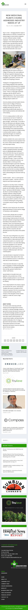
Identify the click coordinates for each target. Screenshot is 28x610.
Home (2, 577)
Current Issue (5, 583)
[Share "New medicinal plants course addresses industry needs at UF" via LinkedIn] (20, 340)
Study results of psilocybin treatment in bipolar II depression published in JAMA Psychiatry (13, 429)
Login (2, 599)
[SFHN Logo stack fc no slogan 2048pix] (14, 536)
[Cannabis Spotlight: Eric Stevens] (14, 402)
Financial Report (6, 594)
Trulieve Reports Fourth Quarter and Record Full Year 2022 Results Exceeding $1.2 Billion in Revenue (14, 390)
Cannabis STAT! (18, 25)
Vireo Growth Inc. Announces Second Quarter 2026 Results (12, 471)
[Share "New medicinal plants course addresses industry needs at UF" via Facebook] (5, 340)
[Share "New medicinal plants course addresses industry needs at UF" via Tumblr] (14, 340)
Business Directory (6, 590)
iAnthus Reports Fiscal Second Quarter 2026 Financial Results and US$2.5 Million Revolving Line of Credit (13, 455)
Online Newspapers (6, 586)
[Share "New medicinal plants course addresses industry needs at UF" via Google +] (11, 340)
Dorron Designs (18, 608)
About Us (4, 579)
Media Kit (4, 588)
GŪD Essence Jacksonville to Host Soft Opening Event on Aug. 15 (13, 461)
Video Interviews (6, 592)
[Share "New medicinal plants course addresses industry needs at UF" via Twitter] (8, 340)
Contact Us (4, 597)
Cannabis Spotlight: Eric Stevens (12, 410)
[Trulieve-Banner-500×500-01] (14, 521)
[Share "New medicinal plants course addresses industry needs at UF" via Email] (23, 340)
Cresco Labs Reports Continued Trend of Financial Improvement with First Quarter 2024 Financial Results (13, 370)
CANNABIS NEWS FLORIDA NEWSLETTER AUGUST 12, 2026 (13, 466)
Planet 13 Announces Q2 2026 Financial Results (13, 449)
